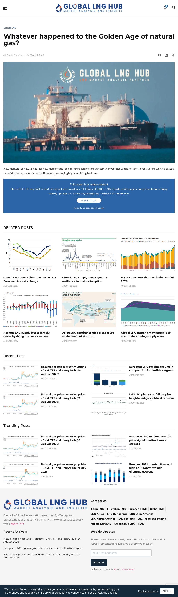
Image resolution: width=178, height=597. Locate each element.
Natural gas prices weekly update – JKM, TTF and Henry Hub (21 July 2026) (63, 468)
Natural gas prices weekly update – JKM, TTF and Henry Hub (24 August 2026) (63, 370)
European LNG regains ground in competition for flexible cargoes (43, 548)
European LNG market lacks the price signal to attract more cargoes (150, 440)
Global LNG (10, 27)
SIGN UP (99, 562)
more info (17, 523)
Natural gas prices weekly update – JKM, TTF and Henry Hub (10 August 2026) (63, 440)
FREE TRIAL (89, 200)
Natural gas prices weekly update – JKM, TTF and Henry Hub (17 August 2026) (63, 398)
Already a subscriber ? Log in (89, 208)
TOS (116, 569)
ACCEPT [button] (167, 590)
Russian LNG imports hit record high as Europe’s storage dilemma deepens (150, 468)
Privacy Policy (128, 569)
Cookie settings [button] (148, 591)
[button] (159, 55)
